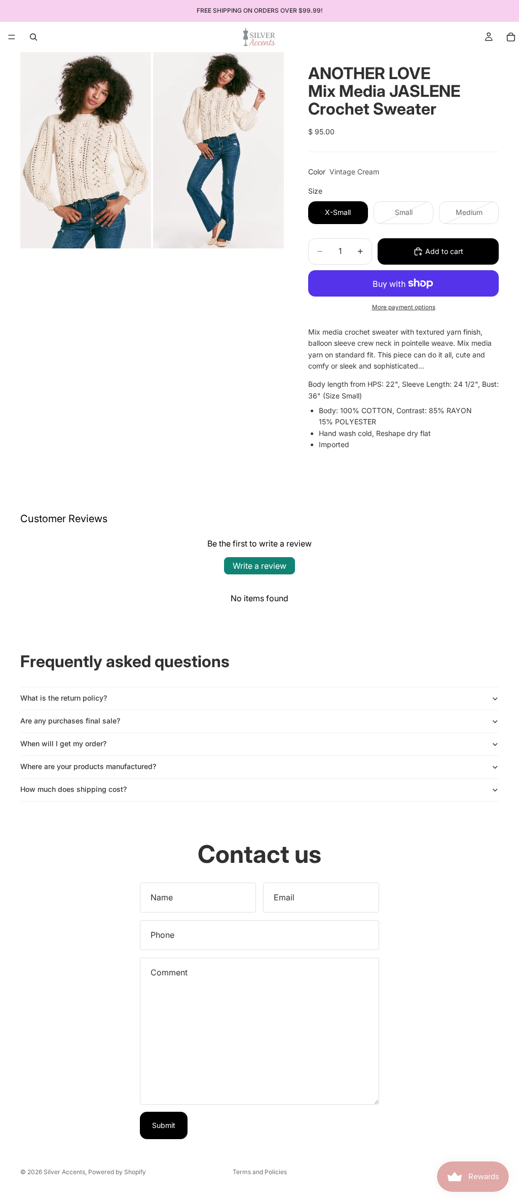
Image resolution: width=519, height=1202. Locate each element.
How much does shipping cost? (73, 789)
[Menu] (11, 37)
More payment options (403, 307)
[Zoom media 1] (85, 150)
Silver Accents (64, 1172)
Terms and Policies (260, 1172)
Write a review (259, 566)
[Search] (33, 37)
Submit (163, 1125)
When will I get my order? (63, 743)
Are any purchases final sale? (70, 720)
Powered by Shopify (117, 1172)
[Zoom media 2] (218, 150)
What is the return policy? (63, 698)
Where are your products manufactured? (88, 766)
